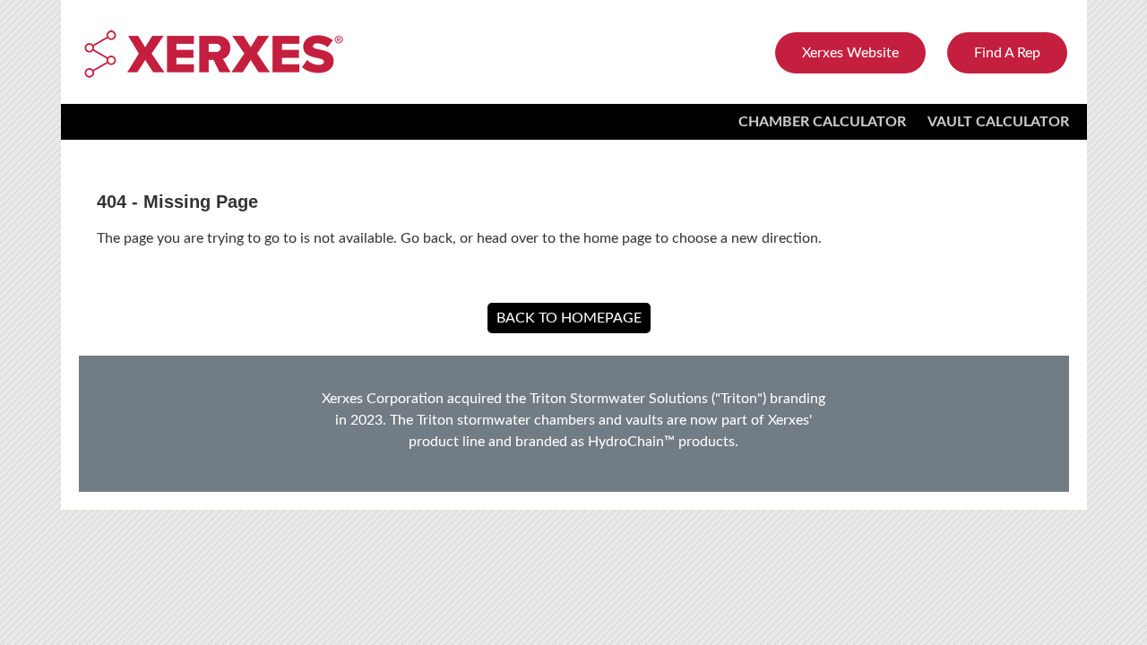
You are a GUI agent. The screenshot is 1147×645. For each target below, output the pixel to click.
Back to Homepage (569, 318)
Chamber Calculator (822, 122)
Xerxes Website (850, 53)
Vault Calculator (998, 122)
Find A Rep (1007, 53)
